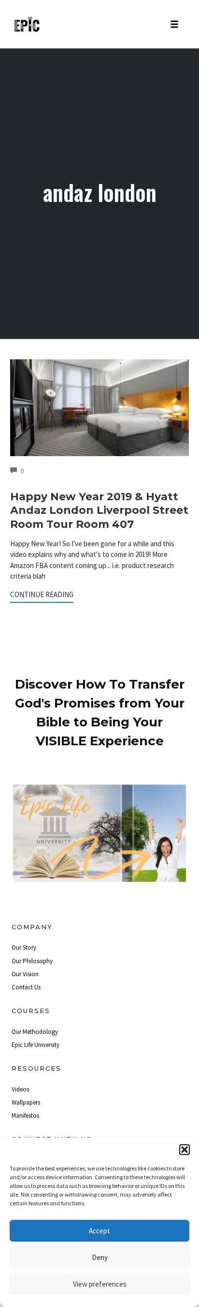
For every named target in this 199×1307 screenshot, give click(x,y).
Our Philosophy (32, 961)
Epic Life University (35, 1045)
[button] (184, 1149)
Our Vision (25, 974)
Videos (20, 1089)
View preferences (100, 1284)
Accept (99, 1230)
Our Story (24, 947)
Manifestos (25, 1115)
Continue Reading (41, 594)
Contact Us (26, 987)
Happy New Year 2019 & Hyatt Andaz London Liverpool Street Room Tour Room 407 (99, 510)
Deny (100, 1257)
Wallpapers (26, 1102)
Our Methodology (35, 1032)
